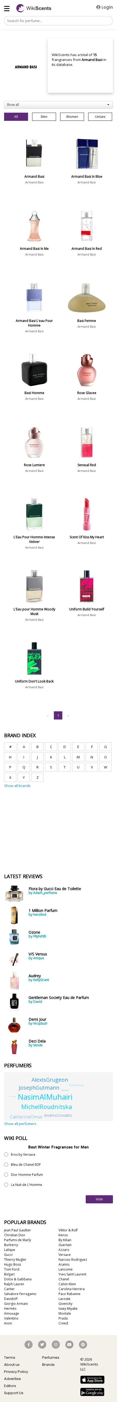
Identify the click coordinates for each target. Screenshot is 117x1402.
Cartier (9, 1289)
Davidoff (10, 1298)
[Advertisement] (45, 814)
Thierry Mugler (15, 1259)
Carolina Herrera (72, 1289)
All (16, 116)
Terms (9, 1357)
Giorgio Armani (16, 1303)
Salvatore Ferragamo (20, 1294)
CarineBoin (65, 1090)
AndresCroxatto (58, 1115)
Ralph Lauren (14, 1284)
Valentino (11, 1318)
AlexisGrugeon (50, 1079)
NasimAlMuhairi (45, 1097)
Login (106, 7)
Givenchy (65, 1303)
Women (72, 116)
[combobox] (58, 105)
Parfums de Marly (17, 1240)
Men (44, 116)
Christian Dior (14, 1235)
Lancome (66, 1269)
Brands (48, 1364)
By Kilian (65, 1240)
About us (12, 1364)
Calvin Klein (67, 1284)
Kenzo (63, 1235)
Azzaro (64, 1249)
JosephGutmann (39, 1087)
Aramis (64, 1264)
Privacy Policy (16, 1371)
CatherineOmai (26, 1117)
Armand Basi (34, 182)
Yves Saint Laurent (72, 1274)
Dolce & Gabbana (18, 1279)
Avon (8, 1323)
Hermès (10, 1308)
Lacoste (64, 1298)
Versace (65, 1254)
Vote (99, 1199)
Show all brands (17, 785)
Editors (10, 1385)
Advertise (12, 1378)
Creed (63, 1323)
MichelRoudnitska (46, 1106)
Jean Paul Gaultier (17, 1230)
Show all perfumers (20, 1123)
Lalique (9, 1249)
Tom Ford (11, 1269)
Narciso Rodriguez (73, 1259)
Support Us (13, 1392)
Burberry (11, 1245)
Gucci (8, 1254)
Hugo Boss (12, 1264)
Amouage (11, 1313)
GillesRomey (76, 1085)
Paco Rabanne (70, 1294)
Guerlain (65, 1245)
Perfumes (50, 1357)
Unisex (100, 116)
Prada (63, 1318)
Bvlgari (9, 1274)
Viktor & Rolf (68, 1230)
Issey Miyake (68, 1308)
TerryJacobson (12, 1096)
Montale (65, 1313)
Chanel (64, 1279)
